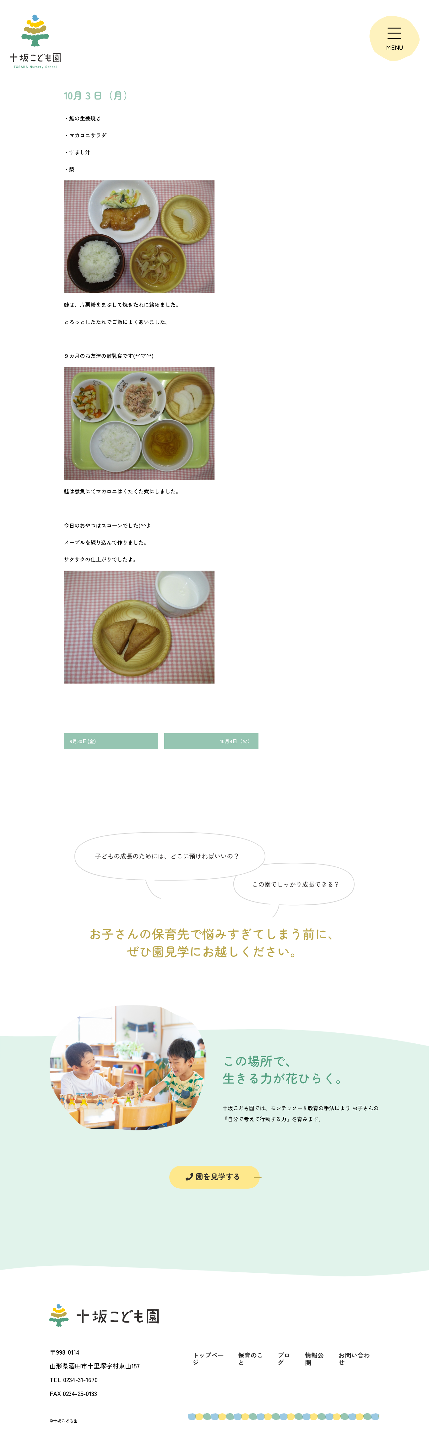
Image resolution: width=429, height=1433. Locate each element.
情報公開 (314, 1358)
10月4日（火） (236, 741)
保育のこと (250, 1358)
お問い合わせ (354, 1358)
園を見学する (217, 1176)
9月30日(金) (83, 741)
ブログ (284, 1358)
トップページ (208, 1358)
